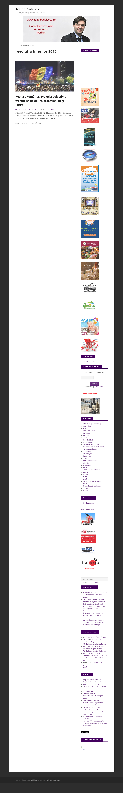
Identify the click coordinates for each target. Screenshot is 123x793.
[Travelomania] (90, 570)
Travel (85, 488)
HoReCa (86, 458)
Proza (85, 477)
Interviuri (86, 463)
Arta (84, 428)
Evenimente (87, 451)
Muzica (85, 472)
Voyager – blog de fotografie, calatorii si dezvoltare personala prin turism (95, 723)
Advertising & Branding (92, 424)
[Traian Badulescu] (81, 747)
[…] (60, 118)
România (86, 479)
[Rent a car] (90, 293)
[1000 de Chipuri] (90, 413)
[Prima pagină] (16, 45)
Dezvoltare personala (91, 444)
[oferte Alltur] (90, 351)
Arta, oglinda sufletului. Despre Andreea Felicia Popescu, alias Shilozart (94, 642)
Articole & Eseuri (89, 431)
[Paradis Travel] (90, 335)
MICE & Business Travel (91, 470)
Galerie (19, 109)
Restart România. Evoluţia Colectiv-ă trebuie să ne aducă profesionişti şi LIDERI (40, 101)
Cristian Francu (89, 691)
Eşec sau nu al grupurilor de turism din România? (92, 665)
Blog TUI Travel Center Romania (95, 682)
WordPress (48, 780)
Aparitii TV (87, 426)
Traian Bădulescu (28, 9)
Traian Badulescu (84, 745)
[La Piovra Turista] (88, 542)
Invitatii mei (87, 465)
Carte (85, 438)
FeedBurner (99, 387)
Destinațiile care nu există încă (94, 599)
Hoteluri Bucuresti (87, 510)
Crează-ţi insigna (84, 749)
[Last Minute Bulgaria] (89, 395)
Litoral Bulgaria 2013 (91, 700)
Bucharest (86, 433)
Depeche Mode (88, 440)
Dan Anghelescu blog (90, 693)
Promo (85, 474)
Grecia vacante (88, 503)
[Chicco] (90, 122)
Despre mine (87, 442)
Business (86, 435)
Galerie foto (87, 456)
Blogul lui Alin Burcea (91, 684)
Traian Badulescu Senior (92, 486)
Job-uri (85, 467)
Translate (96, 582)
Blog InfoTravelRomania (92, 680)
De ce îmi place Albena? (97, 637)
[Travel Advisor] (88, 553)
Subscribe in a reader (89, 361)
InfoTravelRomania (90, 461)
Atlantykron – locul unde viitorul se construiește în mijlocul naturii (95, 595)
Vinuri (85, 490)
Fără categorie (88, 454)
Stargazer (57, 780)
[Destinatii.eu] (90, 162)
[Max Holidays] (88, 525)
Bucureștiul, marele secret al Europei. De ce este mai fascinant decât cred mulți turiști (95, 622)
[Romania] (90, 314)
